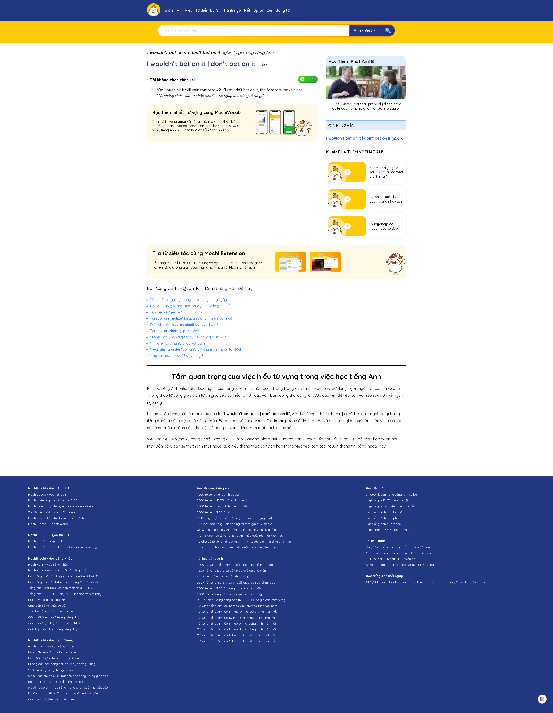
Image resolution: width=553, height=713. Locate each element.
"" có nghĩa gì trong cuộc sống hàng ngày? (189, 299)
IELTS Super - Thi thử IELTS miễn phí (391, 559)
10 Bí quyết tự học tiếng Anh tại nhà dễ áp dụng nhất (234, 518)
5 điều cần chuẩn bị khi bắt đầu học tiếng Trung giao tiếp (68, 676)
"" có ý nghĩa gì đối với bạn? (177, 343)
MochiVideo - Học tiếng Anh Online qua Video (60, 506)
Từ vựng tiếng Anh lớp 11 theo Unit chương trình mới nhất (237, 612)
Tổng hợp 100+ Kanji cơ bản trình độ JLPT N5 (60, 588)
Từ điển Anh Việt (177, 10)
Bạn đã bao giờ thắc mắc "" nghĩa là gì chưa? (190, 306)
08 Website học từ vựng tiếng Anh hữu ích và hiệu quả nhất (238, 530)
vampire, (408, 582)
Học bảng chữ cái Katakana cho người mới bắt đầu (64, 582)
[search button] (387, 30)
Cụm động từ (278, 10)
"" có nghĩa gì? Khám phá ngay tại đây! (195, 349)
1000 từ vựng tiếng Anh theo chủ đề (222, 506)
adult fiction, (446, 582)
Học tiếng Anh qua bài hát (384, 512)
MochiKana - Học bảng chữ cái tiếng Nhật (57, 570)
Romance (479, 582)
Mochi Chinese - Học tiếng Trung (51, 646)
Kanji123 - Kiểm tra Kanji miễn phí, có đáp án (398, 547)
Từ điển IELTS (207, 10)
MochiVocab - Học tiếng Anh (48, 494)
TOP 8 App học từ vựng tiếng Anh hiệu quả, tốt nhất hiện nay (240, 535)
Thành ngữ (231, 10)
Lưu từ (310, 79)
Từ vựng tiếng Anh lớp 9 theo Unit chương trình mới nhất (236, 623)
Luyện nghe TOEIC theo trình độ (388, 530)
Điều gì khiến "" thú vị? (184, 324)
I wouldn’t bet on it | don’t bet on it (365, 138)
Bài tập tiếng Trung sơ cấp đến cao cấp (56, 682)
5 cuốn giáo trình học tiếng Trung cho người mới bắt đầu (68, 687)
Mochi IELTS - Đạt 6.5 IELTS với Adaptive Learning (62, 547)
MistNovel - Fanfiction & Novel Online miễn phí (398, 553)
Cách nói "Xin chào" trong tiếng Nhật (54, 617)
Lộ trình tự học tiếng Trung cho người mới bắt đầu (63, 693)
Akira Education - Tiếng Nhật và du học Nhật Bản (400, 565)
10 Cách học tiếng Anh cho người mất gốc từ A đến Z (234, 524)
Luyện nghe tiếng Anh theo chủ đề (390, 506)
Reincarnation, (426, 582)
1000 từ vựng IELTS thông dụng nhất (222, 500)
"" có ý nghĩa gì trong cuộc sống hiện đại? (188, 337)
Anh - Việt (363, 30)
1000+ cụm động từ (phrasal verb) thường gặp (230, 594)
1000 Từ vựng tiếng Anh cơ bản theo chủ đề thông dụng (236, 565)
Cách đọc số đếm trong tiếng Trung (53, 699)
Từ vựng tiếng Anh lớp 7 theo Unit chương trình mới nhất (236, 635)
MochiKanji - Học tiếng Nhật (48, 564)
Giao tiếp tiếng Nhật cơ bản (47, 605)
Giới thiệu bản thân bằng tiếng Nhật (53, 629)
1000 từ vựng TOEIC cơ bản (216, 512)
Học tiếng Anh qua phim (383, 518)
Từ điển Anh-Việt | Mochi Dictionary (53, 512)
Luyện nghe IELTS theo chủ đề (387, 500)
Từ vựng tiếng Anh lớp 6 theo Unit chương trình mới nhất (236, 641)
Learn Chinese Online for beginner (52, 652)
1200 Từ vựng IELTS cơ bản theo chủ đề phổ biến (231, 570)
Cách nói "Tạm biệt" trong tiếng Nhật (54, 623)
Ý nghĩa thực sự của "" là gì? (176, 355)
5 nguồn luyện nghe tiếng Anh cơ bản (392, 494)
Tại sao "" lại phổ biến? (174, 331)
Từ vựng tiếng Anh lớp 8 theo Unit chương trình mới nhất (236, 629)
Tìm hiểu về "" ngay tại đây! (177, 312)
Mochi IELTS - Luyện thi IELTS (48, 541)
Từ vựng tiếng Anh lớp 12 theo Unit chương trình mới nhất (237, 606)
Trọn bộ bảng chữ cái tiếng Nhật (51, 611)
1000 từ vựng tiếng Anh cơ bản (218, 494)
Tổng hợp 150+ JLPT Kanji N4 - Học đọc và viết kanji (65, 594)
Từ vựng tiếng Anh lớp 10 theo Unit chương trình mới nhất (237, 618)
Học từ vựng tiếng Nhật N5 (46, 600)
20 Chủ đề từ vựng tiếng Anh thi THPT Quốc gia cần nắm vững (241, 600)
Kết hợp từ (253, 10)
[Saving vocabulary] (542, 699)
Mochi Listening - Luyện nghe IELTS (52, 500)
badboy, (395, 582)
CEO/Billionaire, (377, 582)
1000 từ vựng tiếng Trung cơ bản (51, 670)
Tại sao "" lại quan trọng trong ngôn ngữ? (192, 318)
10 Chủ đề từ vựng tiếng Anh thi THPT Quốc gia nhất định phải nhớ (244, 542)
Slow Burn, (463, 582)
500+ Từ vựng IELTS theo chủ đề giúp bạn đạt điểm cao (236, 582)
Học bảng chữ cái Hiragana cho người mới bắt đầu (64, 576)
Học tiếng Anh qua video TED (387, 524)
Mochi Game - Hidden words (48, 524)
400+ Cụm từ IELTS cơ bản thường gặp (224, 576)
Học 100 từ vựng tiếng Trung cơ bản (53, 658)
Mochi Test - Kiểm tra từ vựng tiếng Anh (56, 518)
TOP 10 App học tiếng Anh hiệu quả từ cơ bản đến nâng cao (240, 547)
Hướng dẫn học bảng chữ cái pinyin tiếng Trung (61, 664)
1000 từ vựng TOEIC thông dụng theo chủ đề (229, 588)
